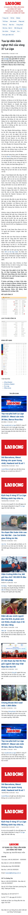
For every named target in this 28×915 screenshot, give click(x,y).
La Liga (6, 59)
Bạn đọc (11, 24)
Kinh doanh (13, 21)
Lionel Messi (5, 469)
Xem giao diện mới (8, 34)
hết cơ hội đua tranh (11, 252)
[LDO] (14, 404)
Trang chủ (5, 18)
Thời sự (4, 24)
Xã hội (12, 18)
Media (18, 18)
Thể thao (5, 21)
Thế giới (12, 31)
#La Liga (6, 386)
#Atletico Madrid (9, 384)
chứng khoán (12, 711)
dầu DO (3, 590)
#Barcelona (7, 388)
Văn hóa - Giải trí (7, 28)
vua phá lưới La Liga (10, 425)
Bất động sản (18, 28)
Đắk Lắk (3, 630)
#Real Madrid (8, 382)
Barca (9, 156)
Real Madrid (23, 89)
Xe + (18, 31)
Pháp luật (21, 21)
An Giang (4, 586)
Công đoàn (19, 24)
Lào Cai (3, 544)
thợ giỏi (14, 672)
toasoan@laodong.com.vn (13, 873)
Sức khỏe (5, 31)
